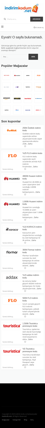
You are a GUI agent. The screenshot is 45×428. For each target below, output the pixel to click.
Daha (30, 144)
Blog (25, 420)
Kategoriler (17, 420)
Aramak (36, 19)
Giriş (32, 420)
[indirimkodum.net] (22, 8)
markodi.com (7, 416)
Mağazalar (6, 420)
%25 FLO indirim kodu (32, 153)
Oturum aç (39, 27)
